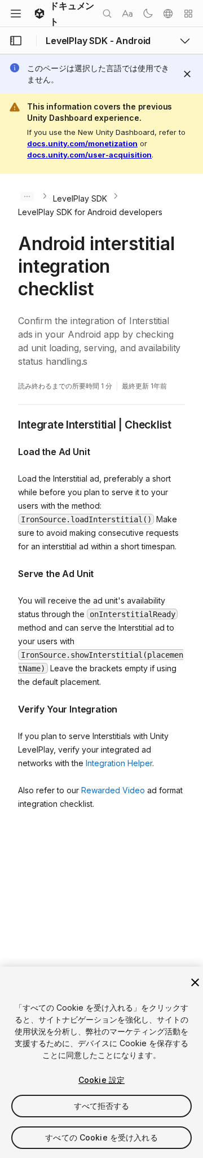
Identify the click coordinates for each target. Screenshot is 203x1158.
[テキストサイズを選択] (127, 13)
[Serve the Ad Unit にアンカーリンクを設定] (9, 572)
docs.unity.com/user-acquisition (89, 154)
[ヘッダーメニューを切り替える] (16, 14)
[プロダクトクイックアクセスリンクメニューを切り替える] (185, 41)
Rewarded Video (113, 790)
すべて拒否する (102, 1106)
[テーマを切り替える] (148, 13)
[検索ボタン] (107, 13)
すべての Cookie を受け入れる (101, 1137)
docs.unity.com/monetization (82, 143)
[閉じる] (195, 982)
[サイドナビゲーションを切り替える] (16, 41)
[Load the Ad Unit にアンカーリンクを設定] (9, 450)
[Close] (187, 74)
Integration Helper (119, 763)
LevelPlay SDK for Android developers (90, 212)
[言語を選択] (168, 13)
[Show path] (27, 196)
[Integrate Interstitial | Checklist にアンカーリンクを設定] (9, 424)
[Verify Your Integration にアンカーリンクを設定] (9, 708)
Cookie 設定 (101, 1080)
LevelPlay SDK (80, 198)
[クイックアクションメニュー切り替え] (188, 13)
